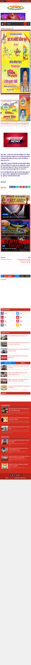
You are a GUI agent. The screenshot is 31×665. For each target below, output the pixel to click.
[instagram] (27, 1)
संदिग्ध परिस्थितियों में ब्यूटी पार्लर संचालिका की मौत (17, 336)
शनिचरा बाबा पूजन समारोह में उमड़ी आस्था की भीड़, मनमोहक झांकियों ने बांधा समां (17, 373)
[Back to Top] (21, 475)
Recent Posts (8, 363)
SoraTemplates (11, 477)
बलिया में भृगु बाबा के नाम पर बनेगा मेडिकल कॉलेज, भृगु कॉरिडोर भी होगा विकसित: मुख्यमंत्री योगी (18, 380)
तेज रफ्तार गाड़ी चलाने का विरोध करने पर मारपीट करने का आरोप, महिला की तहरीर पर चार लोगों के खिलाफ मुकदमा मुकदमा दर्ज (15, 232)
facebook (27, 276)
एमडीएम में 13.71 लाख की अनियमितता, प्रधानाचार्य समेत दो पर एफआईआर (19, 387)
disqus (22, 276)
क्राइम (27, 126)
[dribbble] (25, 1)
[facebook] (20, 1)
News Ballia (5, 214)
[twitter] (23, 1)
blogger (17, 276)
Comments (23, 363)
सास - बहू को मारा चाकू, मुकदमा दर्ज (9, 248)
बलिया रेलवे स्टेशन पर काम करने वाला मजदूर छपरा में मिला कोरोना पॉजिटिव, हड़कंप (19, 409)
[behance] (29, 1)
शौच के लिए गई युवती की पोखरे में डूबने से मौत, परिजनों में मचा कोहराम (18, 366)
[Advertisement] (15, 269)
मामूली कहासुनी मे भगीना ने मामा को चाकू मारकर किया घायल (14, 217)
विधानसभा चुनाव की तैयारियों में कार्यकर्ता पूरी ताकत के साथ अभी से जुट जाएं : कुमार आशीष (19, 343)
